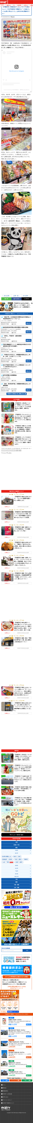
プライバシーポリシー (7, 1100)
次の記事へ (26, 295)
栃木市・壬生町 (17, 856)
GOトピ (2, 5)
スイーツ (8, 450)
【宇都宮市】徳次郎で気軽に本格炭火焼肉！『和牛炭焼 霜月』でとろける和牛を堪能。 (22, 788)
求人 (14, 5)
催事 (17, 450)
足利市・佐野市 (19, 862)
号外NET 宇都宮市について (8, 1103)
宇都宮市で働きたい (10, 313)
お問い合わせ (5, 1097)
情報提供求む (5, 1090)
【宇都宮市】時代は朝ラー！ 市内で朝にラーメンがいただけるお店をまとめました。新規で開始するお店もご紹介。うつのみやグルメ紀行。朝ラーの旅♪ (22, 626)
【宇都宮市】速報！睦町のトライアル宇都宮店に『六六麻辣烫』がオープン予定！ (22, 529)
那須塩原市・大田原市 (7, 859)
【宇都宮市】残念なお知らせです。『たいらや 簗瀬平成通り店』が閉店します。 (22, 498)
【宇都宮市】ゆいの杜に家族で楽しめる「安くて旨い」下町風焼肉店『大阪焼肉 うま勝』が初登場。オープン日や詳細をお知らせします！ (22, 801)
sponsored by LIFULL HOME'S (21, 1014)
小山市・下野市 (7, 862)
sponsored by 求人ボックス (22, 313)
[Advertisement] (16, 472)
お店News (26, 5)
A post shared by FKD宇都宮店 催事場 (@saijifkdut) (16, 89)
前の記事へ (7, 295)
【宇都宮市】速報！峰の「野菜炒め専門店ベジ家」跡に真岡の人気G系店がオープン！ (22, 639)
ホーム (4, 1084)
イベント (3, 450)
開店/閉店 (19, 5)
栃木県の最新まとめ (6, 856)
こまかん (9, 452)
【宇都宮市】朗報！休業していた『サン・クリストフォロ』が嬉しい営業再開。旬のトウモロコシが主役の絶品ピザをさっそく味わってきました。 (22, 561)
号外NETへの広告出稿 (7, 1093)
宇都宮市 (26, 859)
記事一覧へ (16, 295)
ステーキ (13, 450)
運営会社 (4, 1087)
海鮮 (20, 450)
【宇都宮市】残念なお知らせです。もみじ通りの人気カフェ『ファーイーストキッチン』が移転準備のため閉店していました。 (22, 706)
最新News (9, 5)
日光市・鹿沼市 (18, 859)
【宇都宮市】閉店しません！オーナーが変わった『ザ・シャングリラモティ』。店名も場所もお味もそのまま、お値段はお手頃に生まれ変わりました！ (22, 691)
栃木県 (13, 16)
